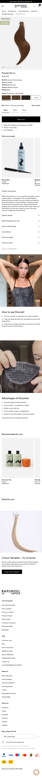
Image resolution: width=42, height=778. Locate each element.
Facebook (5, 715)
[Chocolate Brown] (25, 97)
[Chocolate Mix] (16, 97)
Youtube (4, 722)
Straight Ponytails (7, 14)
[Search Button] (34, 6)
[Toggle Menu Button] (2, 6)
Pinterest (5, 718)
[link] (5, 110)
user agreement (19, 742)
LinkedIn (4, 725)
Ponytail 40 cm (20, 14)
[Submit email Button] (38, 736)
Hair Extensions (24, 11)
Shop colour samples (12, 572)
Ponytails (34, 11)
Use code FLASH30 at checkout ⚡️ (21, 1)
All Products (12, 11)
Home (4, 11)
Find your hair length (17, 105)
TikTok (4, 711)
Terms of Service (25, 748)
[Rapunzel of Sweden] (21, 6)
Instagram (5, 707)
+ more (35, 97)
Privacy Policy (12, 748)
